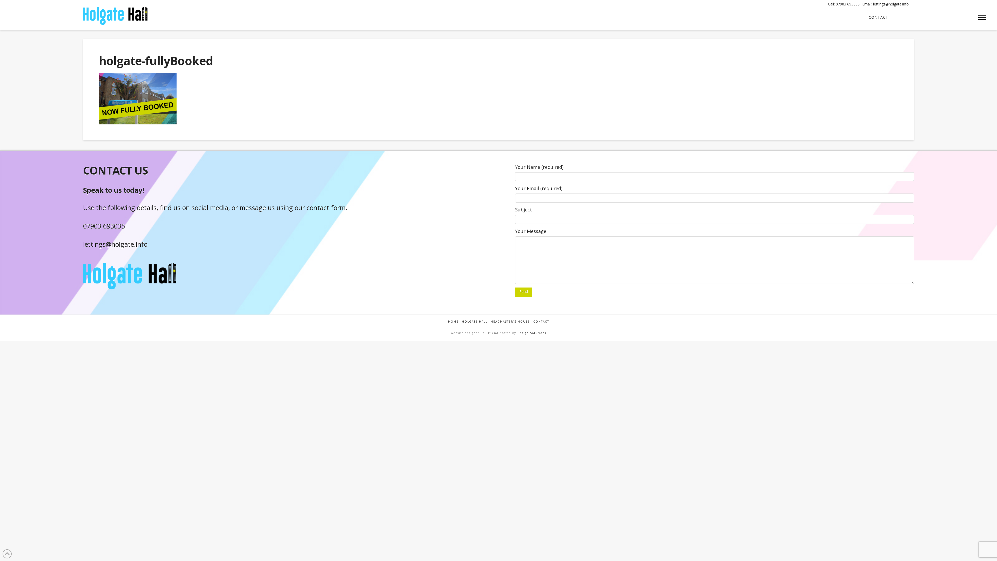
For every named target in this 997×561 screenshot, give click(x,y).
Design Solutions (531, 333)
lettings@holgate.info (115, 244)
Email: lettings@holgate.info (885, 4)
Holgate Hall (474, 321)
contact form (326, 207)
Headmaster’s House (510, 321)
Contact (541, 321)
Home (453, 321)
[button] (982, 17)
